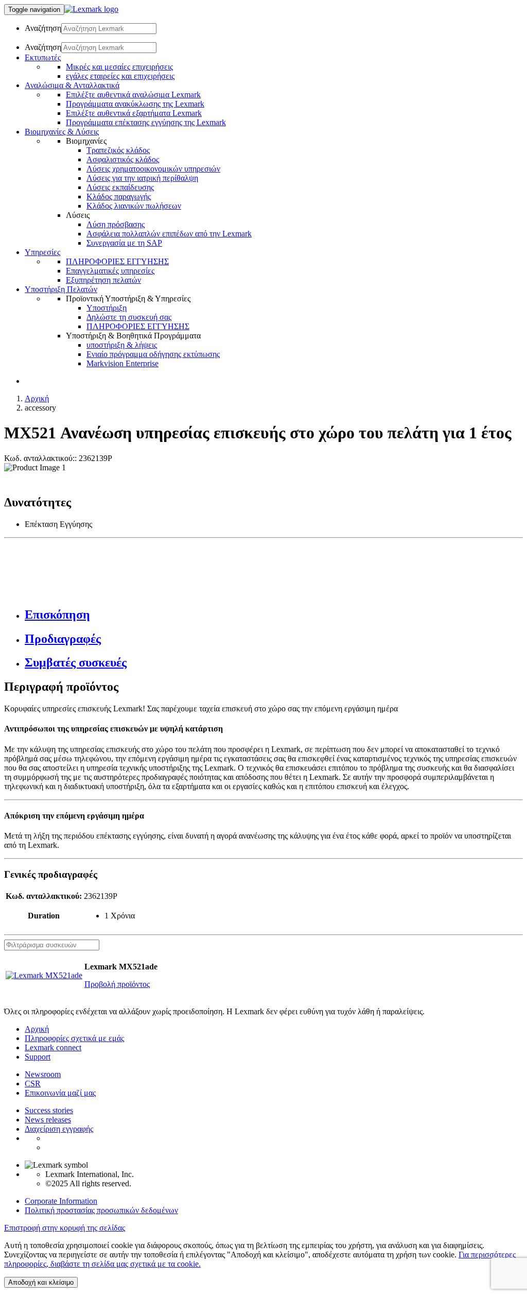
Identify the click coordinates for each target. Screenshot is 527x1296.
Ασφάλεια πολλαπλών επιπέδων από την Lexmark (169, 233)
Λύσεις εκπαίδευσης (120, 187)
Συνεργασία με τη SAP (124, 242)
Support (37, 1056)
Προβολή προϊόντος (117, 984)
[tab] (274, 615)
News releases (48, 1119)
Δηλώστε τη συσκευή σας (128, 317)
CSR (33, 1083)
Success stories (49, 1110)
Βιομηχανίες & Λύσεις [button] (62, 131)
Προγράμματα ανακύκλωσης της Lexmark (135, 103)
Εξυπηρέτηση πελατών (103, 280)
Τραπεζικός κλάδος (118, 150)
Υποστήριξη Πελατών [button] (61, 289)
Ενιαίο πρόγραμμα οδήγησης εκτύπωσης (153, 354)
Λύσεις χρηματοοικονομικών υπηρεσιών (153, 168)
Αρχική (37, 398)
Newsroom (43, 1074)
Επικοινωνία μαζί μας (60, 1092)
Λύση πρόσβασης (115, 224)
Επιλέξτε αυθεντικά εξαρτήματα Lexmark (134, 113)
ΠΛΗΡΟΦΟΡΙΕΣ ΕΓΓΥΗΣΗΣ (117, 261)
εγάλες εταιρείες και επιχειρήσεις (120, 76)
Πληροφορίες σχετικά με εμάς (74, 1038)
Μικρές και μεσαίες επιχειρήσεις (119, 66)
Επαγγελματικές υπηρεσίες (110, 270)
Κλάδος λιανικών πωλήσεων (133, 205)
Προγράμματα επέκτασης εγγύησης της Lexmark (146, 122)
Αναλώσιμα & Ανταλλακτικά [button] (72, 85)
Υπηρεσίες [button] (42, 252)
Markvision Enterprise (122, 363)
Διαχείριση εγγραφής (59, 1128)
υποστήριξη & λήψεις (121, 344)
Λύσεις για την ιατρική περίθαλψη (142, 178)
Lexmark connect (53, 1047)
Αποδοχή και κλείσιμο (41, 1282)
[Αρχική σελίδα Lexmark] (91, 9)
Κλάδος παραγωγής (118, 196)
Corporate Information (61, 1201)
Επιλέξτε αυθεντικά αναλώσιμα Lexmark (133, 94)
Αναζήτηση (43, 28)
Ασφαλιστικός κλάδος (122, 159)
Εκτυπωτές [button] (43, 57)
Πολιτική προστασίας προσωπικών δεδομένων (101, 1210)
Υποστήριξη (106, 307)
